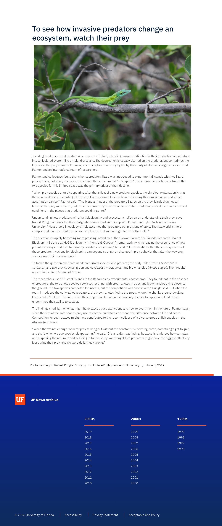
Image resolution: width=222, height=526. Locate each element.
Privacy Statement (105, 515)
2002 (134, 472)
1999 (181, 432)
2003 (134, 466)
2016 (88, 449)
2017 (88, 443)
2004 (134, 460)
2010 (88, 483)
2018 (88, 437)
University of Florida (40, 515)
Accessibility (73, 515)
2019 (88, 432)
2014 (88, 460)
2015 (88, 454)
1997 (181, 443)
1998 (181, 437)
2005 (134, 454)
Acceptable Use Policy (144, 515)
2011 (88, 477)
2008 (134, 437)
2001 (134, 477)
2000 (134, 483)
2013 (88, 466)
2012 (88, 472)
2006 (134, 449)
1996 (181, 449)
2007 (134, 443)
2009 (134, 432)
